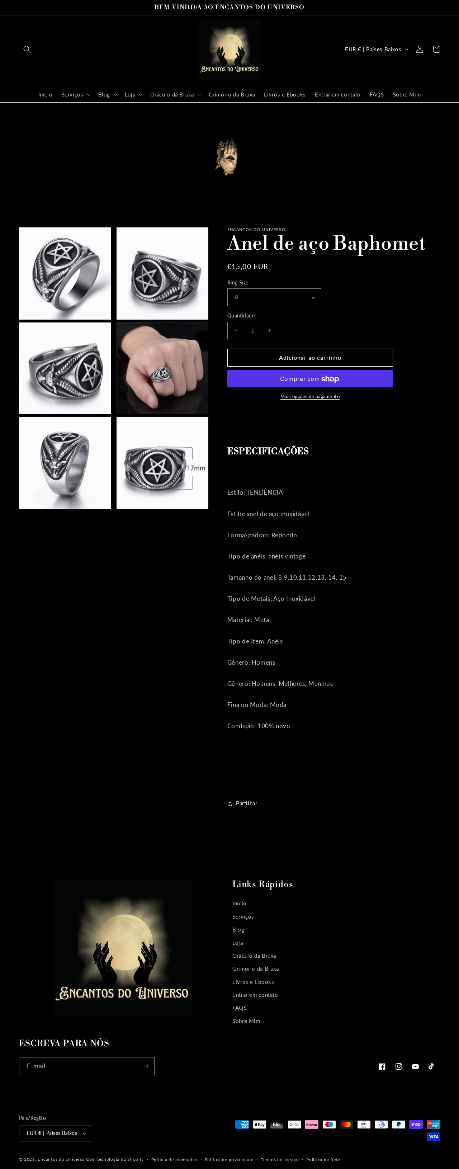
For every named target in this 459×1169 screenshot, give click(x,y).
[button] (27, 49)
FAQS (239, 1007)
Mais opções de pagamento (310, 397)
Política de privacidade (229, 1159)
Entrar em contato (255, 994)
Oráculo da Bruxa (254, 955)
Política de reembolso (174, 1159)
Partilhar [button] (246, 803)
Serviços (243, 916)
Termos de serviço (280, 1159)
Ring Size (238, 283)
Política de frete (323, 1159)
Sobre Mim (246, 1021)
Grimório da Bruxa (255, 968)
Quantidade (241, 316)
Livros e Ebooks (253, 982)
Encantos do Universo (62, 1159)
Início (239, 903)
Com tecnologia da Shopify (115, 1159)
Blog (238, 929)
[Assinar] (145, 1066)
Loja (237, 942)
